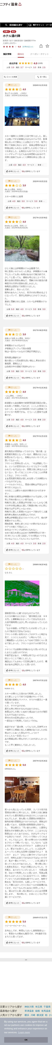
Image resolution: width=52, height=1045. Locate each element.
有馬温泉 (46, 1011)
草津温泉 (29, 1011)
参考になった (14, 171)
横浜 (27, 1015)
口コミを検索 (12, 77)
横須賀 (40, 1015)
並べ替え (43, 77)
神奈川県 (29, 1007)
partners (15, 1025)
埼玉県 (38, 1007)
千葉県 (47, 1007)
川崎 (33, 1015)
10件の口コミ (28, 47)
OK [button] (26, 1040)
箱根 (37, 1011)
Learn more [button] (24, 1032)
